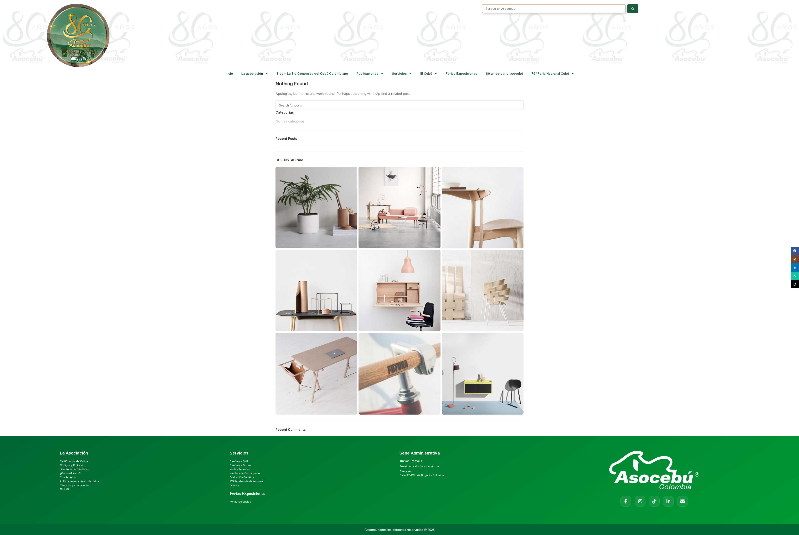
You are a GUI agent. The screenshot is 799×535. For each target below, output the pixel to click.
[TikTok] (654, 501)
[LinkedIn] (668, 501)
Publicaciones (367, 74)
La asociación (252, 74)
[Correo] (682, 501)
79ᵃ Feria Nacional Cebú (550, 74)
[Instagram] (640, 501)
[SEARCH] (519, 105)
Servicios (399, 74)
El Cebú (426, 74)
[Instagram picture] (316, 207)
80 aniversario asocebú (504, 74)
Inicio (229, 74)
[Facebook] (625, 501)
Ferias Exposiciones (462, 74)
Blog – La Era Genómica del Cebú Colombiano (312, 74)
